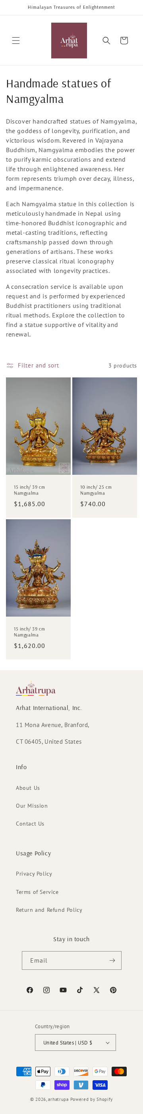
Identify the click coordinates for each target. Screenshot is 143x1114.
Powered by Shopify (91, 1099)
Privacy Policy (34, 873)
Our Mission (32, 805)
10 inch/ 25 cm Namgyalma (96, 490)
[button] (16, 40)
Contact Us (30, 823)
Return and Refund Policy (49, 909)
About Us (28, 787)
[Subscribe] (112, 960)
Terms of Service (37, 891)
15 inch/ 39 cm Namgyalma (29, 490)
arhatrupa (58, 1099)
